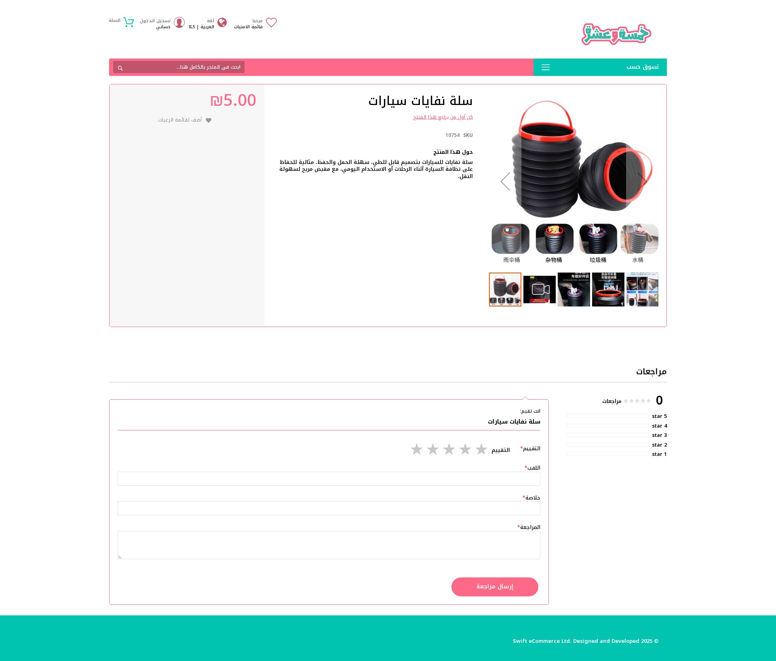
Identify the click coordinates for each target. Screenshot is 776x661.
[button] (505, 181)
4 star (659, 426)
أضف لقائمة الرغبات (180, 119)
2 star (659, 445)
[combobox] (179, 67)
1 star (659, 454)
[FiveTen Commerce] (616, 34)
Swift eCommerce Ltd (541, 641)
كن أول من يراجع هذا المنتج (443, 117)
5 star (659, 416)
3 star (659, 435)
